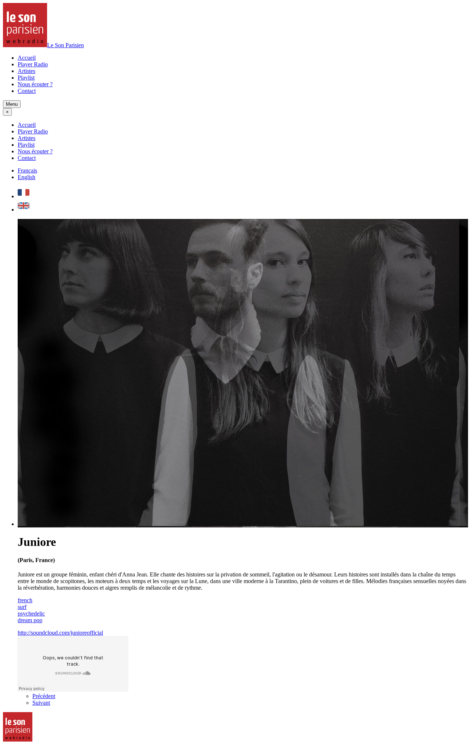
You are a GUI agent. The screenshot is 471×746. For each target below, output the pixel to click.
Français (27, 170)
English (26, 177)
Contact (27, 91)
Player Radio (33, 64)
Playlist (26, 77)
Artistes (26, 71)
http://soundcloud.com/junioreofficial (60, 633)
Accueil (27, 58)
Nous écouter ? (35, 84)
